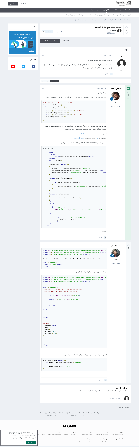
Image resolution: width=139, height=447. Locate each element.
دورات (92, 10)
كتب (98, 10)
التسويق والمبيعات (100, 15)
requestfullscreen (78, 138)
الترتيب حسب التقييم (54, 81)
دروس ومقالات (118, 10)
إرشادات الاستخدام (63, 413)
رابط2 (82, 134)
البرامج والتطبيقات (71, 15)
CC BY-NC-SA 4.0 (72, 416)
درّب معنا (71, 413)
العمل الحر (111, 15)
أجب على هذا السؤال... (114, 398)
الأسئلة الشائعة (85, 413)
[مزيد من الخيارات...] (43, 56)
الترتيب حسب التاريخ (45, 81)
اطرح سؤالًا (66, 40)
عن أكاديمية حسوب (95, 413)
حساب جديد (13, 4)
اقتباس (106, 74)
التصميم (89, 15)
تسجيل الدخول (24, 3)
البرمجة (129, 15)
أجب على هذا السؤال (50, 40)
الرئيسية (127, 10)
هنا (97, 138)
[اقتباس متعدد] (111, 74)
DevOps (81, 15)
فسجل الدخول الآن (94, 391)
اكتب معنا (77, 413)
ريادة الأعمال (120, 15)
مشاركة (58, 32)
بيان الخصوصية (53, 413)
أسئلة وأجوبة (107, 10)
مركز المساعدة (44, 413)
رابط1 (87, 134)
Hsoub (53, 416)
